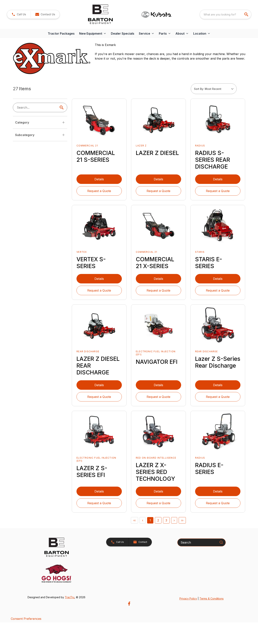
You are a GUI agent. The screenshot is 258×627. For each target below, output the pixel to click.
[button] (19, 14)
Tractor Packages (61, 33)
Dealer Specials (122, 33)
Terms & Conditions (211, 598)
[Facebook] (129, 603)
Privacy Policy (188, 598)
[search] (246, 14)
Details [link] (99, 179)
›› (182, 520)
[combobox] (225, 14)
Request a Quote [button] (99, 191)
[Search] (221, 542)
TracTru (69, 597)
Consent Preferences (26, 619)
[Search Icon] (62, 107)
